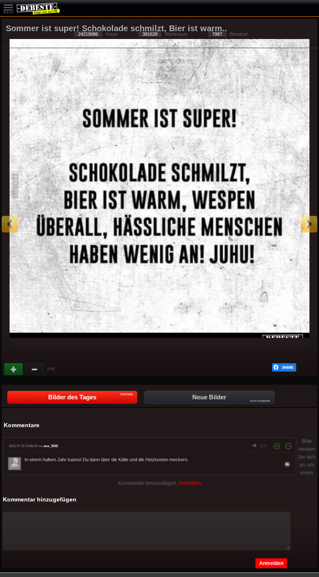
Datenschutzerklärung (154, 57)
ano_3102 (51, 446)
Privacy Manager (169, 64)
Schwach (35, 369)
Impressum (192, 57)
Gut (14, 369)
